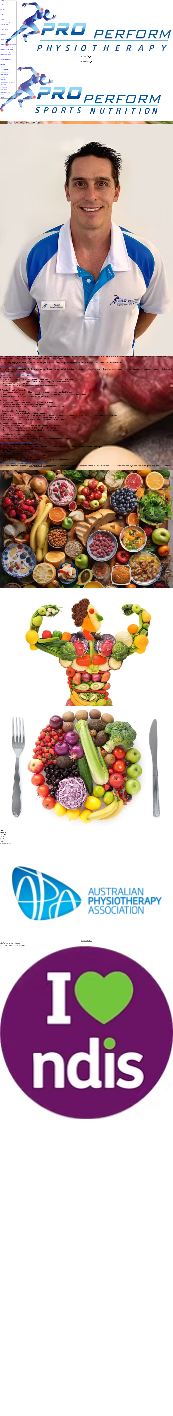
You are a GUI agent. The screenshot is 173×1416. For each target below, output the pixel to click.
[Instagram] (86, 1123)
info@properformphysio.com (10, 943)
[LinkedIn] (86, 1129)
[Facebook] (86, 1126)
